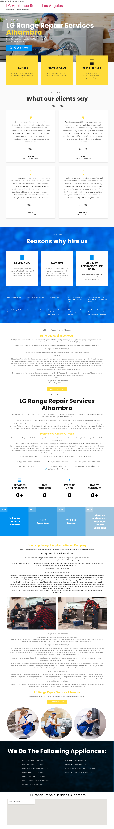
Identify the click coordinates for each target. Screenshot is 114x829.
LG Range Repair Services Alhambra (57, 404)
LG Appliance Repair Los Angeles (34, 5)
